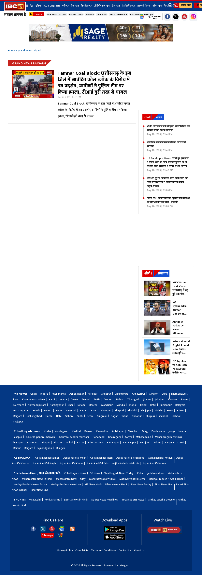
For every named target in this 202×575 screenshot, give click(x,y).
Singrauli (71, 410)
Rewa (170, 410)
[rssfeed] (72, 530)
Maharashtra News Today (70, 479)
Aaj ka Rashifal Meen (74, 457)
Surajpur (145, 442)
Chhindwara (121, 393)
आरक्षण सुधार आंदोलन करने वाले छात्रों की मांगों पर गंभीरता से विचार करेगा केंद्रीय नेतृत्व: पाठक (167, 184)
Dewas (74, 399)
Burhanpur (166, 405)
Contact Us (125, 550)
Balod (69, 442)
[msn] (60, 536)
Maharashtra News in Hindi (37, 479)
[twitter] (42, 530)
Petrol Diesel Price (118, 14)
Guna (164, 393)
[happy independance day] (101, 40)
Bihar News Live (163, 484)
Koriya (128, 437)
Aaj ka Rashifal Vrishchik (125, 463)
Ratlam (81, 405)
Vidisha (159, 410)
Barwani (172, 399)
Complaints (81, 550)
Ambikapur (117, 431)
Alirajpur (92, 393)
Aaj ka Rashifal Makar (154, 463)
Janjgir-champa (177, 431)
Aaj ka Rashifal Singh (44, 463)
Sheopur (106, 410)
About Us (139, 550)
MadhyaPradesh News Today (30, 484)
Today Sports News (133, 499)
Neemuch (18, 405)
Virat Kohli (35, 499)
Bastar (80, 442)
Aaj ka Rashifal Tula (97, 463)
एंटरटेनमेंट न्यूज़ (128, 6)
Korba (47, 431)
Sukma (157, 442)
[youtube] (184, 17)
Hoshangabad (21, 410)
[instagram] (193, 16)
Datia (97, 399)
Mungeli (60, 448)
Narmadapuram (37, 405)
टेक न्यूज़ (75, 6)
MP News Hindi (93, 484)
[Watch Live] (164, 532)
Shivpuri (119, 410)
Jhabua (147, 399)
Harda (36, 410)
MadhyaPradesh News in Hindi (166, 479)
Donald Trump (76, 14)
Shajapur (146, 410)
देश (32, 6)
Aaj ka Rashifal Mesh (101, 457)
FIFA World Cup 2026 (56, 14)
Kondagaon (61, 431)
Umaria (63, 399)
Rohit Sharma (52, 499)
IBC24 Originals (51, 6)
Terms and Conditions (103, 550)
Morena (93, 405)
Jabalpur (160, 399)
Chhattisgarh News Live (150, 473)
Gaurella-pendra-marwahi (40, 437)
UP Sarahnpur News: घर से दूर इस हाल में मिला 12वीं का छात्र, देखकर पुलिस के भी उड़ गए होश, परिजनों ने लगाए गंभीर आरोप (168, 164)
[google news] (142, 16)
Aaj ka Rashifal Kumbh (47, 457)
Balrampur (113, 442)
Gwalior (153, 393)
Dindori (108, 399)
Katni (52, 399)
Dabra (119, 399)
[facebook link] (167, 17)
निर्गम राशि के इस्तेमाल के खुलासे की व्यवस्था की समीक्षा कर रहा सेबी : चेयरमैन (168, 202)
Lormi (181, 442)
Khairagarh (114, 437)
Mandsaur (107, 405)
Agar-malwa (59, 393)
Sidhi (80, 416)
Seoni (59, 410)
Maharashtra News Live (102, 479)
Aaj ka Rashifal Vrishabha (130, 457)
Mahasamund (143, 437)
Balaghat (180, 405)
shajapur (18, 421)
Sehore (48, 410)
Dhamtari (133, 431)
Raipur (17, 448)
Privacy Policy (65, 550)
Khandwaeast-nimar (33, 399)
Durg (145, 431)
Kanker (88, 431)
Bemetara (32, 442)
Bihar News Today (141, 484)
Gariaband (99, 437)
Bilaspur (58, 442)
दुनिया (38, 6)
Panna (184, 399)
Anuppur (106, 393)
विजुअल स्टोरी (170, 6)
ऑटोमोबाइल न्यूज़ (102, 6)
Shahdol (132, 410)
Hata (59, 416)
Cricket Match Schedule (161, 499)
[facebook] (33, 530)
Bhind (143, 405)
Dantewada (158, 431)
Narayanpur (129, 442)
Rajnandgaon (44, 448)
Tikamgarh (133, 399)
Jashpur (17, 437)
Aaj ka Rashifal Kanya (71, 463)
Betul (153, 405)
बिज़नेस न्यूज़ (86, 6)
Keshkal (76, 431)
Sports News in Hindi (76, 499)
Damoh (86, 399)
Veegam (124, 565)
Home (11, 50)
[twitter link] (176, 17)
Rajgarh (17, 416)
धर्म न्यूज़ (65, 6)
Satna (94, 410)
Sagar (83, 410)
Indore (44, 393)
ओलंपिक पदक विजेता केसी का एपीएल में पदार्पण (166, 146)
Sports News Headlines (104, 499)
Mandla (120, 405)
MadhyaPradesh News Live (65, 484)
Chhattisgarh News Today (118, 473)
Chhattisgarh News (75, 473)
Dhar (70, 405)
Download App (156, 17)
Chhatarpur (138, 393)
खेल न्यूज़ (116, 6)
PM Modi (90, 14)
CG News (95, 473)
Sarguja (169, 442)
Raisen (180, 410)
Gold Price (102, 14)
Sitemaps (47, 535)
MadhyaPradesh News (132, 479)
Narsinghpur (57, 405)
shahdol (163, 416)
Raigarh (28, 448)
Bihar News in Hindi (116, 484)
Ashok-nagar (76, 393)
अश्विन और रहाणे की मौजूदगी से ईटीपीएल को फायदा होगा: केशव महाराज (168, 130)
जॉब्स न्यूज (157, 6)
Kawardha (102, 431)
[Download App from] (114, 531)
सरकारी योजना (143, 6)
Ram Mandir (135, 14)
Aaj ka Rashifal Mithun (160, 457)
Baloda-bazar (95, 442)
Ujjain (33, 393)
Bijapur (46, 442)
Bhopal (133, 405)
